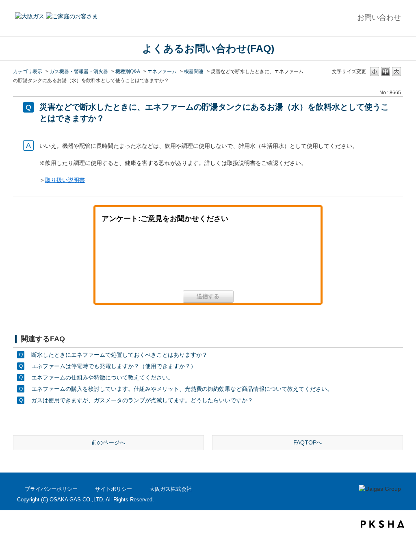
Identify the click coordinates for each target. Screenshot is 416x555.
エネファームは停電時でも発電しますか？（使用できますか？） (113, 366)
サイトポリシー (113, 489)
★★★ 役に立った (140, 259)
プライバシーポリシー (51, 489)
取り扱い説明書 (65, 180)
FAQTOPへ (307, 442)
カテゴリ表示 (27, 71)
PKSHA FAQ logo (382, 524)
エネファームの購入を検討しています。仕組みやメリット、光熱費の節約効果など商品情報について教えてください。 (182, 389)
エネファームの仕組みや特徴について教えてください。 (102, 377)
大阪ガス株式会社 (171, 489)
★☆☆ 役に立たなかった (275, 259)
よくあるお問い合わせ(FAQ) (208, 48)
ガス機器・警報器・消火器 (79, 71)
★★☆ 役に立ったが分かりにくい (208, 259)
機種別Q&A (127, 71)
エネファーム (162, 71)
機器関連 (194, 71)
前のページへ (108, 442)
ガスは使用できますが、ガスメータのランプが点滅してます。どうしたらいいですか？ (142, 400)
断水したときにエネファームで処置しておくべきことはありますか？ (119, 354)
